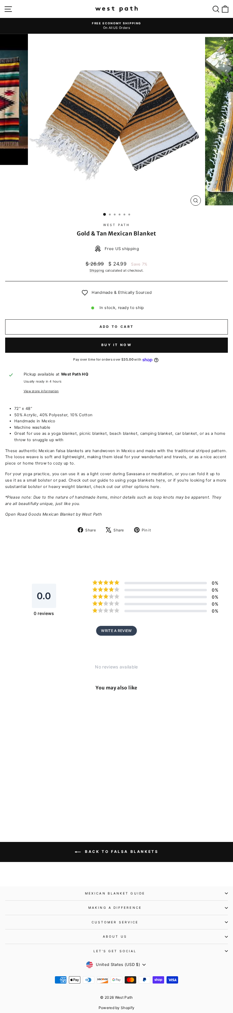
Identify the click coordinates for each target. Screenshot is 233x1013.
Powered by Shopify (117, 1007)
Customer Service (115, 922)
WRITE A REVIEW (116, 630)
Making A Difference (115, 907)
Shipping (96, 270)
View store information (41, 391)
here (160, 480)
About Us (115, 936)
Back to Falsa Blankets (121, 851)
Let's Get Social (115, 951)
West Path (116, 225)
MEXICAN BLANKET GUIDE (115, 893)
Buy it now (116, 345)
